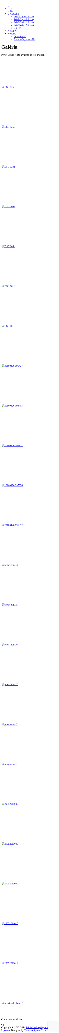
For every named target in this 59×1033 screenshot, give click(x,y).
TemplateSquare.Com (35, 1030)
